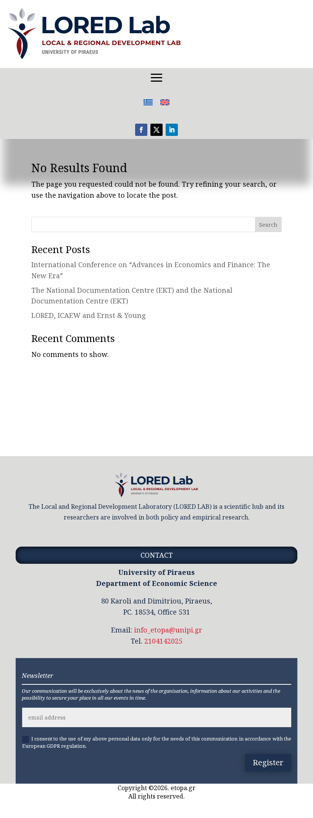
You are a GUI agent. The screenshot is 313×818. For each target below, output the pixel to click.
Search (268, 224)
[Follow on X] (156, 130)
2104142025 (163, 640)
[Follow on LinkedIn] (172, 130)
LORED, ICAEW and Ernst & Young (88, 315)
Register (268, 762)
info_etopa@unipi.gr (168, 629)
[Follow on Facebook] (141, 130)
